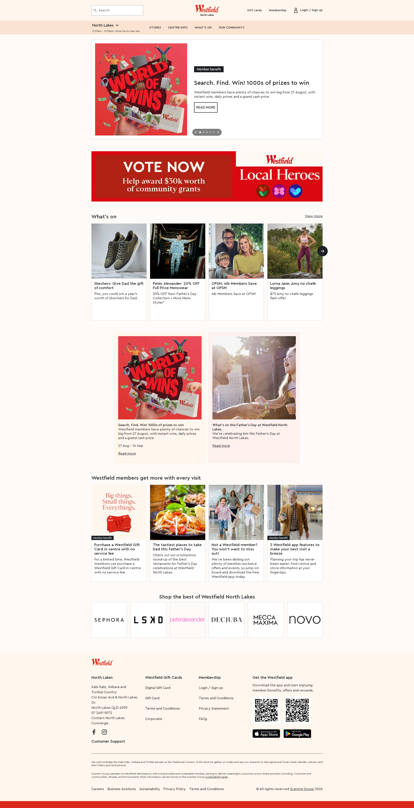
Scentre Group (302, 789)
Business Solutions (121, 789)
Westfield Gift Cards (163, 677)
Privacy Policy (174, 789)
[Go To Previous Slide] (195, 132)
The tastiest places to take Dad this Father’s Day (177, 547)
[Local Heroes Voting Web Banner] (207, 176)
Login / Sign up (211, 688)
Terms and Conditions (162, 708)
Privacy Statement (214, 708)
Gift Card (152, 698)
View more (314, 216)
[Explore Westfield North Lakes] (207, 10)
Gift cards (254, 10)
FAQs (203, 719)
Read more (205, 107)
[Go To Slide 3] (207, 132)
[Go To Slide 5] (214, 132)
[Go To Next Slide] (218, 132)
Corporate (153, 719)
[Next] (322, 251)
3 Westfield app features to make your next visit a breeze (295, 549)
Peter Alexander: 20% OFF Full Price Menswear (176, 286)
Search (104, 10)
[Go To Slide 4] (210, 132)
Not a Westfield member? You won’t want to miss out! (234, 549)
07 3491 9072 (101, 713)
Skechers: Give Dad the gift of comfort (119, 286)
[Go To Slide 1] (200, 132)
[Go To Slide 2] (203, 132)
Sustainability (149, 789)
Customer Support (108, 741)
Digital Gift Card (157, 688)
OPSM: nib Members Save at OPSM (234, 286)
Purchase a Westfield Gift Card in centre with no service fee (117, 549)
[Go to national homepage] (102, 661)
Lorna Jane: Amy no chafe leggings (293, 286)
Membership (277, 10)
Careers (97, 789)
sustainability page (216, 777)
